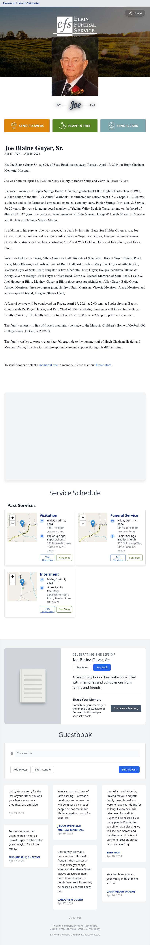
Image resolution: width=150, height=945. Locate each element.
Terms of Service (84, 928)
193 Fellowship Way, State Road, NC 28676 (59, 546)
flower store (103, 365)
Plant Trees (64, 557)
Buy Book (102, 667)
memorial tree (48, 365)
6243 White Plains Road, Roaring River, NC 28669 (59, 598)
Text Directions (47, 558)
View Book (82, 667)
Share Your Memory (126, 708)
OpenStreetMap (79, 934)
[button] (22, 523)
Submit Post (129, 769)
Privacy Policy (65, 928)
